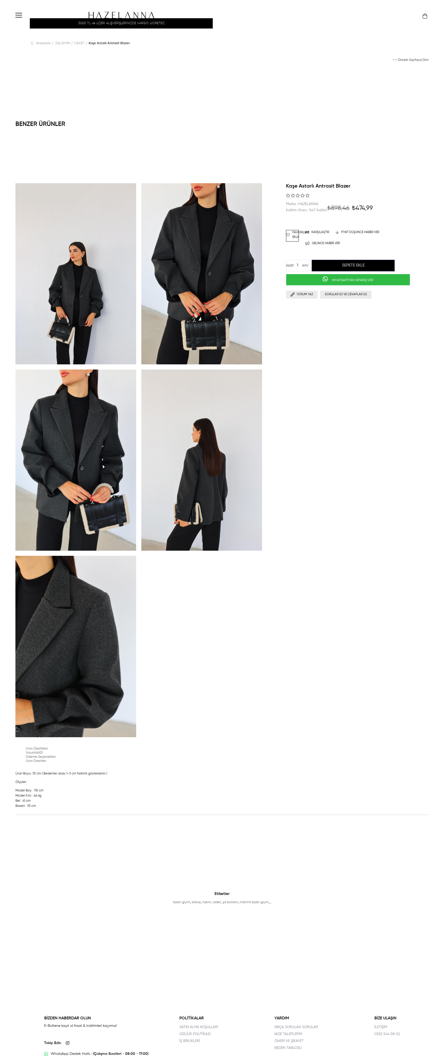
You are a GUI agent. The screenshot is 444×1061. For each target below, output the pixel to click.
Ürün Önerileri (36, 761)
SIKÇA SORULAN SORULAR (296, 1027)
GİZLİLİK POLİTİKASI (194, 1034)
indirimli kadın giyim (254, 902)
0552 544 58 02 (387, 1034)
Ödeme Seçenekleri (41, 757)
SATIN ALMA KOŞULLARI (198, 1027)
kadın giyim (181, 902)
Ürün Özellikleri (37, 748)
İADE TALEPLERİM (288, 1034)
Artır (305, 265)
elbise (196, 902)
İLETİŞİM (380, 1027)
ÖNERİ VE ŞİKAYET (289, 1041)
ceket (216, 902)
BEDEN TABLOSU (288, 1048)
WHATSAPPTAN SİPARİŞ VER (352, 280)
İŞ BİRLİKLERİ (189, 1041)
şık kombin (230, 902)
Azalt (290, 265)
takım (206, 902)
